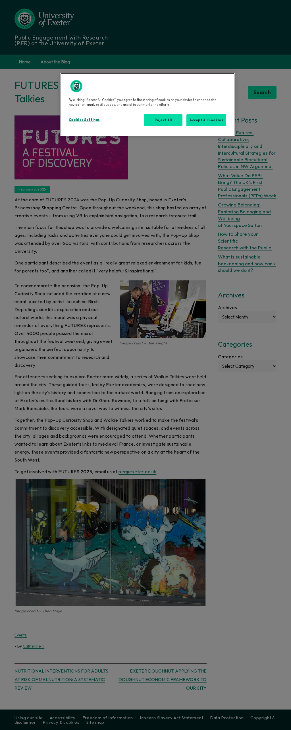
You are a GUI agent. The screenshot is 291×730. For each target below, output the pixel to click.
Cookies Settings (84, 120)
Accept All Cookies (206, 120)
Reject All (163, 120)
